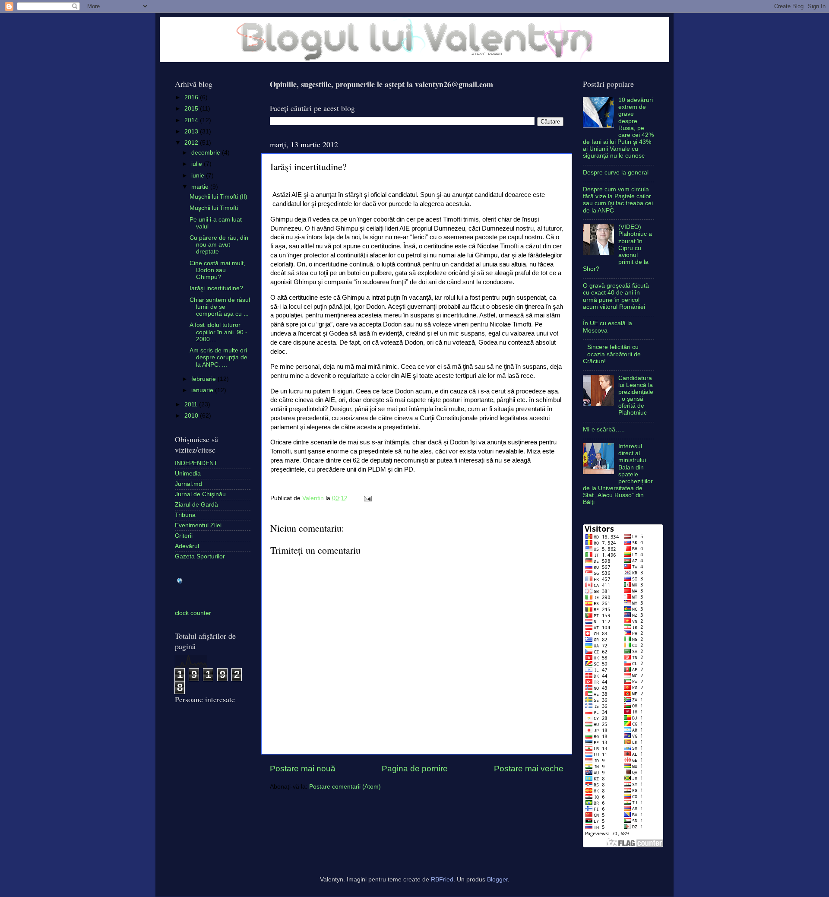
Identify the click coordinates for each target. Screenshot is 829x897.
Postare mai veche (528, 768)
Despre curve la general (616, 172)
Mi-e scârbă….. (604, 429)
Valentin (314, 498)
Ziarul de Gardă (196, 504)
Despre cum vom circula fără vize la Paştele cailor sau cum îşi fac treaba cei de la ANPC (618, 200)
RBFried (442, 879)
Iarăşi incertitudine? (216, 288)
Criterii (184, 535)
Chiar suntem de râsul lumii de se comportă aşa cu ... (220, 307)
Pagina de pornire (415, 768)
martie (200, 187)
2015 (192, 108)
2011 (191, 404)
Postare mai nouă (302, 768)
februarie (204, 379)
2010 (192, 415)
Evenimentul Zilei (198, 525)
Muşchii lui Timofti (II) (218, 196)
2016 (192, 97)
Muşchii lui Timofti (214, 208)
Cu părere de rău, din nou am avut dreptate (219, 245)
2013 (192, 131)
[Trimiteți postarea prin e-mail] (366, 498)
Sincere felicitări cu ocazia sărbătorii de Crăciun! (612, 354)
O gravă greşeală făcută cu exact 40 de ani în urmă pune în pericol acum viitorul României (616, 296)
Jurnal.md (188, 484)
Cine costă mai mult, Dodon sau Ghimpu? (217, 270)
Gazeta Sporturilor (200, 556)
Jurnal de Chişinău (200, 494)
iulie (197, 164)
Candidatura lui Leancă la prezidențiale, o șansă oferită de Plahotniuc (635, 395)
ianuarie (203, 390)
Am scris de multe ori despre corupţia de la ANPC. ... (218, 357)
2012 (192, 142)
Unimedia (188, 473)
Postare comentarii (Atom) (345, 786)
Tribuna (185, 515)
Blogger (497, 879)
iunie (198, 175)
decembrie (206, 152)
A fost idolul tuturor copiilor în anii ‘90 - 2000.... (218, 332)
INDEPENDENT (196, 463)
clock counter (193, 613)
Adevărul (187, 546)
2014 (192, 120)
